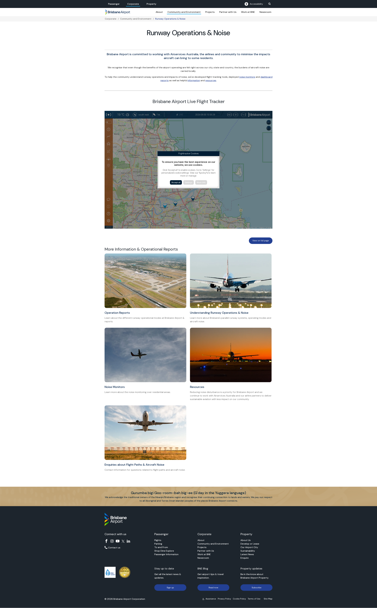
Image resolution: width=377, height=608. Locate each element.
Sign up (170, 587)
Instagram (112, 541)
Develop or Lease (249, 543)
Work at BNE (248, 12)
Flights (157, 540)
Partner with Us (227, 12)
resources (210, 80)
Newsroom (265, 12)
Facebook (106, 541)
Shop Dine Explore (164, 550)
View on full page (260, 240)
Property (151, 3)
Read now (213, 587)
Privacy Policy (224, 598)
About (159, 12)
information (194, 80)
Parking (158, 543)
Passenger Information (166, 554)
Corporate (133, 3)
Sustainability (247, 550)
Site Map (268, 598)
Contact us (114, 547)
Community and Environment (184, 12)
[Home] (117, 12)
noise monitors (247, 76)
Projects (210, 12)
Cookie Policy (239, 598)
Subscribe (256, 587)
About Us (245, 540)
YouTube (117, 541)
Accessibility (256, 3)
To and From (161, 547)
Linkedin (128, 541)
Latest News (247, 554)
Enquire (244, 557)
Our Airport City (249, 547)
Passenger (114, 3)
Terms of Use (254, 598)
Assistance (211, 598)
